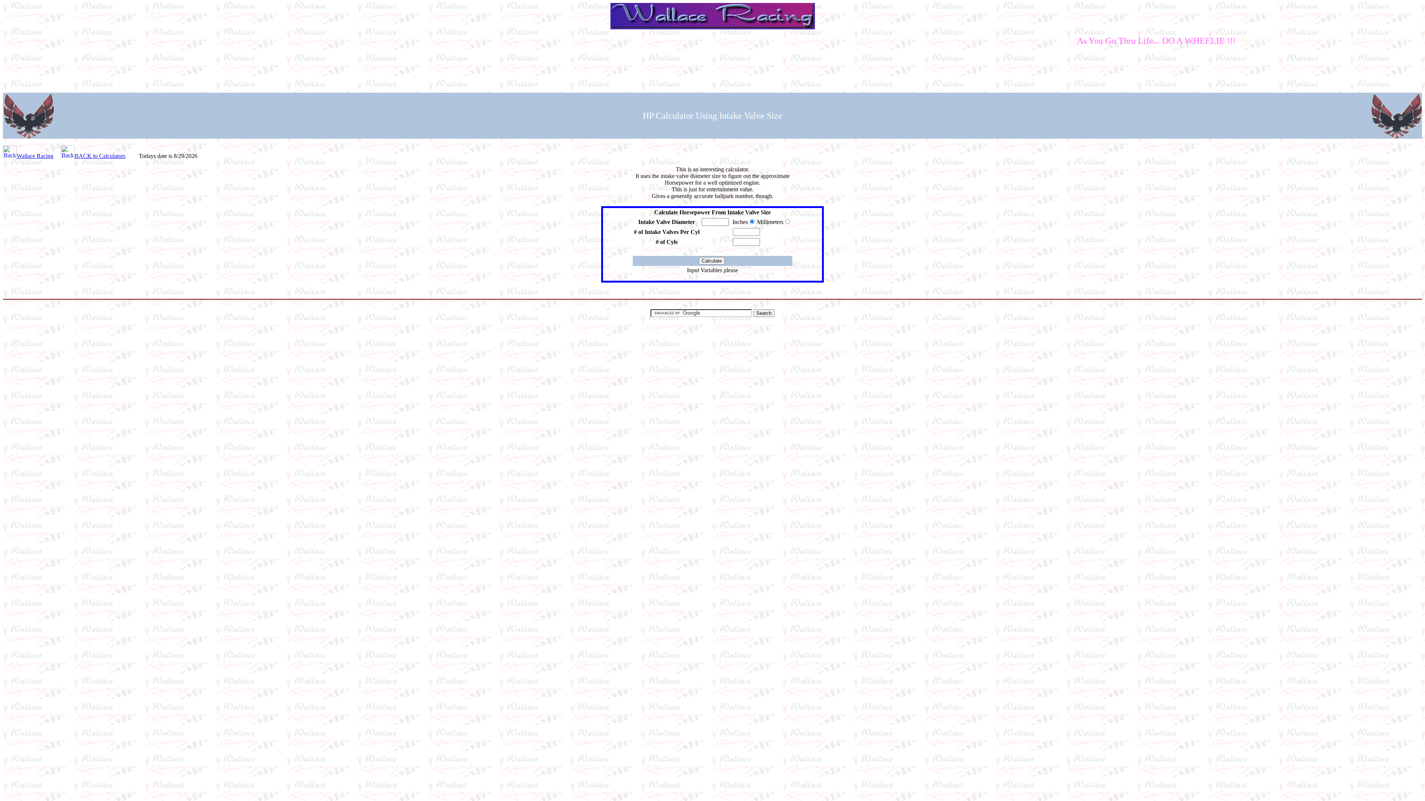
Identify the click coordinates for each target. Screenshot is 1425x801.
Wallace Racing (35, 156)
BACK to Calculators (100, 156)
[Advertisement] (712, 69)
